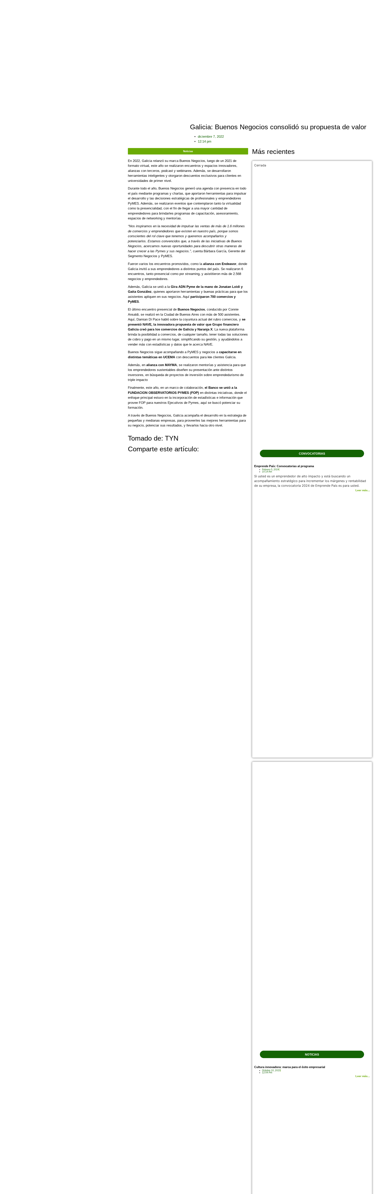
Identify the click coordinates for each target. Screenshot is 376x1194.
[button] (312, 453)
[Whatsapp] (370, 83)
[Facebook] (370, 69)
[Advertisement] (64, 175)
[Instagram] (370, 76)
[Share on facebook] (129, 458)
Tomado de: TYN (153, 438)
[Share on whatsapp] (131, 458)
